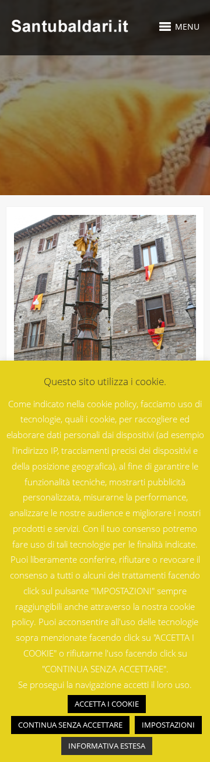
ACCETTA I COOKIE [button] (107, 703)
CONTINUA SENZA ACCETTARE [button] (70, 724)
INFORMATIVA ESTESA (106, 745)
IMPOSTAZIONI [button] (168, 724)
